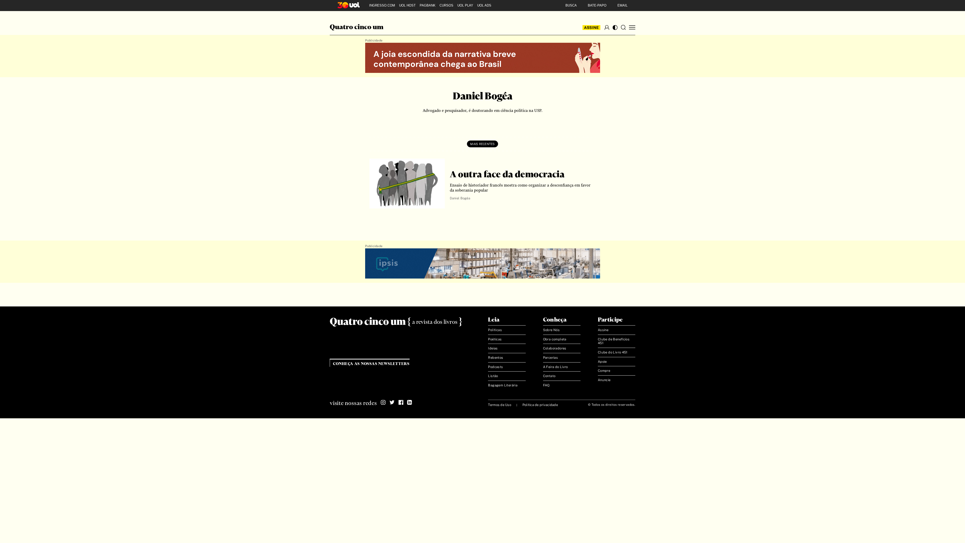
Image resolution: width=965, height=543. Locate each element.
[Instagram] (383, 402)
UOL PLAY (465, 5)
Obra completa (554, 339)
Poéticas (495, 339)
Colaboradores (554, 348)
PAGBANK (428, 5)
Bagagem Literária (502, 385)
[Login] (606, 27)
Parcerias (550, 357)
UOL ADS (484, 5)
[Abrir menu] (632, 27)
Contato (549, 376)
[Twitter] (392, 402)
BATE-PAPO (597, 5)
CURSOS (446, 5)
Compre (604, 371)
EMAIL (622, 5)
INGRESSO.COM (382, 5)
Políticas (495, 330)
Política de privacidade (540, 404)
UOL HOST (407, 5)
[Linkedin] (409, 402)
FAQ (546, 385)
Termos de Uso (499, 404)
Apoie (602, 362)
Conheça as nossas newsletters (371, 364)
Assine (591, 27)
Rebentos (495, 357)
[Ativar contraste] (615, 27)
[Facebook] (400, 402)
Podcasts (495, 367)
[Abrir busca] (623, 27)
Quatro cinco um (356, 27)
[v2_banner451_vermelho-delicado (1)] (482, 58)
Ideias (493, 348)
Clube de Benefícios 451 (614, 341)
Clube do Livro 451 (613, 352)
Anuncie (604, 380)
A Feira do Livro (555, 367)
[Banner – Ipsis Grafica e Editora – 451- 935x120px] (482, 263)
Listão (493, 376)
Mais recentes (482, 144)
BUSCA (571, 5)
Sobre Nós (551, 330)
